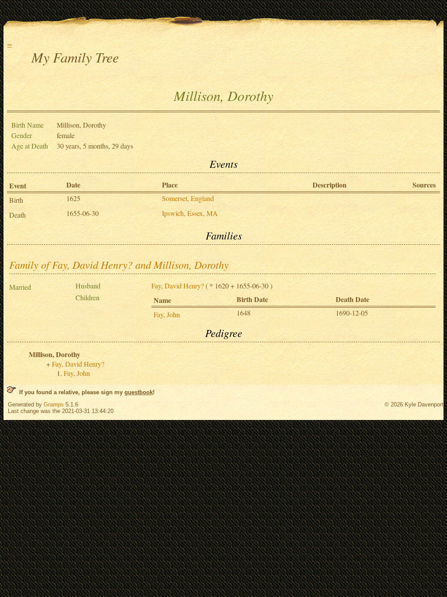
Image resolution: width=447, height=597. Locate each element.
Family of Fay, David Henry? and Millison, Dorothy (119, 264)
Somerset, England (188, 198)
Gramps (54, 404)
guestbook (138, 392)
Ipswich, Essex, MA (190, 213)
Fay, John (167, 314)
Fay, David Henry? (177, 285)
